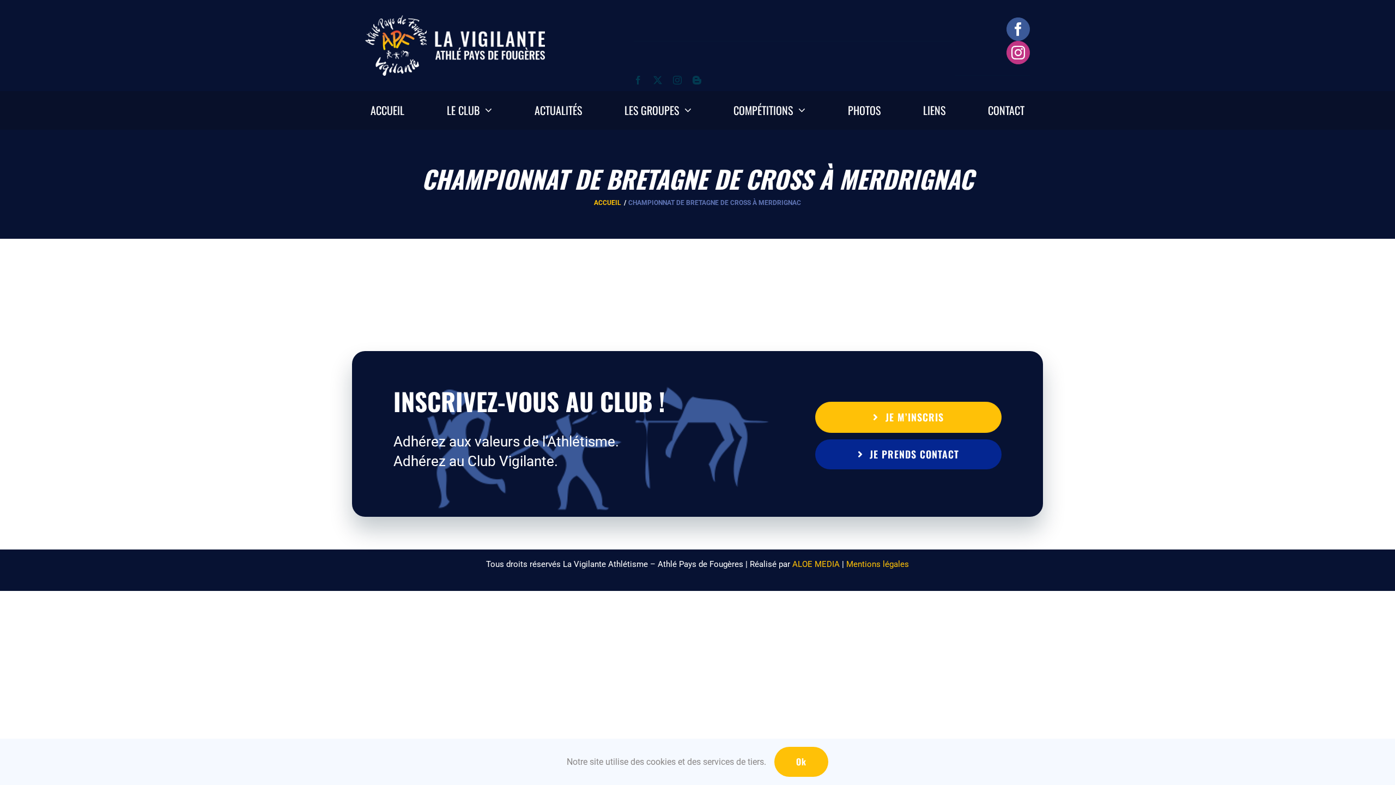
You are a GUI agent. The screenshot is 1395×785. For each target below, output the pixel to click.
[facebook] (1018, 29)
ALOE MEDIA (816, 564)
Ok (801, 761)
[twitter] (657, 80)
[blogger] (697, 80)
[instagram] (1018, 52)
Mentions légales (877, 564)
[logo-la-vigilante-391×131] (455, 20)
